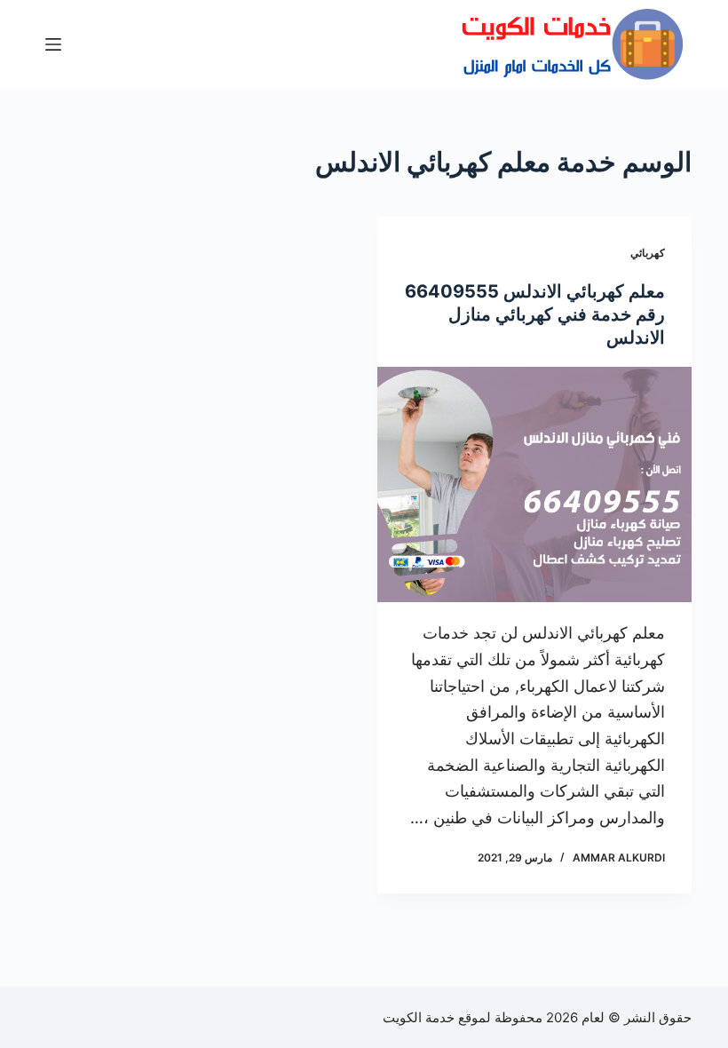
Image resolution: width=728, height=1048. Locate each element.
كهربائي (647, 252)
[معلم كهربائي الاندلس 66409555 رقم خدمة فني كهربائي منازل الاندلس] (534, 485)
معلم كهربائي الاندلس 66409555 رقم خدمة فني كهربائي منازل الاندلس (535, 314)
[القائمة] (53, 44)
